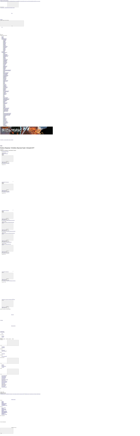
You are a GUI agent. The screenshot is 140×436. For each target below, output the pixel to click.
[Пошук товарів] (13, 4)
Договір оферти (31, 1)
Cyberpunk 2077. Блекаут (5, 153)
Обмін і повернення (20, 1)
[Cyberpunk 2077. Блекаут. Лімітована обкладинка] (71, 220)
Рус (2, 27)
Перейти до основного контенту (4, 0)
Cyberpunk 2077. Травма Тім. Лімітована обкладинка (8, 299)
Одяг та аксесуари (4, 39)
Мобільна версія (13, 399)
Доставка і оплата (9, 1)
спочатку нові (2, 150)
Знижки (1, 1)
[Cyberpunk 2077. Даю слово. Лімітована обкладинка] (71, 231)
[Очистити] (13, 343)
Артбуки (3, 402)
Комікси (3, 36)
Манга (2, 37)
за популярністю (6, 150)
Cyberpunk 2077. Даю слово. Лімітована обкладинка (8, 233)
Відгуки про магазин (37, 1)
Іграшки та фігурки (4, 38)
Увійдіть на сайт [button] (4, 190)
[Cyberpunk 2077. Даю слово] (71, 163)
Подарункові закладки (26, 1)
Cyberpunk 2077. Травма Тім (5, 210)
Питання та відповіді (15, 1)
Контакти (34, 1)
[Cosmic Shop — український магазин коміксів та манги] (2, 391)
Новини (12, 1)
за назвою (15, 150)
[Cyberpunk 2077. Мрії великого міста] (71, 242)
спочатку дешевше (11, 150)
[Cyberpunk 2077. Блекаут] (71, 151)
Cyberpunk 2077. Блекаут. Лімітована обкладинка (8, 222)
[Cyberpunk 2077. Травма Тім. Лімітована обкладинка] (71, 280)
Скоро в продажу (4, 1)
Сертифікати (3, 51)
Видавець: (12, 314)
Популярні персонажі (4, 52)
